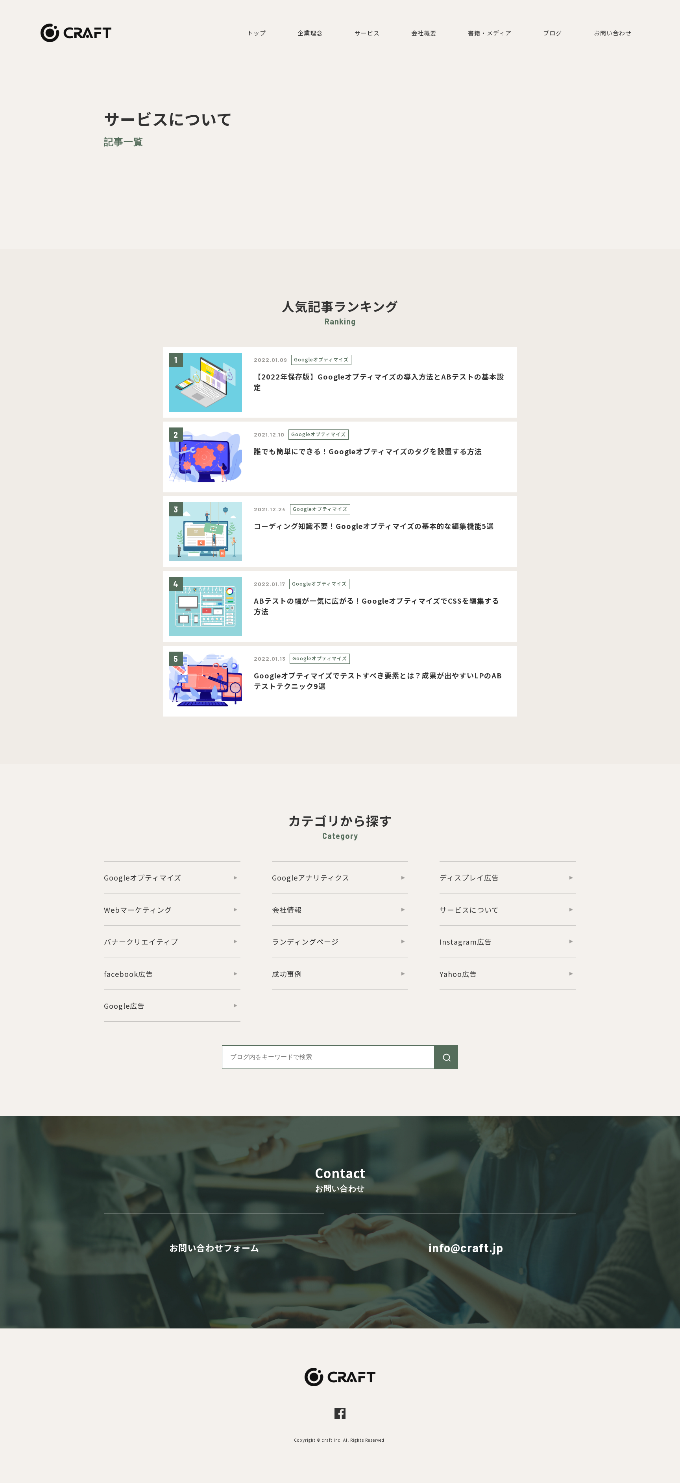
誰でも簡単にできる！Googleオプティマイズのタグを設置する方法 (368, 451)
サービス (367, 33)
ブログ (552, 33)
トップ (256, 33)
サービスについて (469, 910)
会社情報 (287, 910)
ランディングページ (305, 941)
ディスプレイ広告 (469, 877)
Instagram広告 (466, 941)
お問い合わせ (613, 33)
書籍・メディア (490, 33)
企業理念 (310, 33)
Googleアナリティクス (310, 877)
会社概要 (423, 33)
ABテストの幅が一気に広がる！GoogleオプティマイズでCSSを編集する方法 (376, 605)
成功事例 (287, 974)
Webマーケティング (138, 910)
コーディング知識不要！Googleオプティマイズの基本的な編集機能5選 (374, 526)
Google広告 (124, 1005)
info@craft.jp (466, 1247)
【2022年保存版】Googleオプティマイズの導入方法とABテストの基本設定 (379, 381)
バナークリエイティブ (141, 941)
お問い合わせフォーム (214, 1247)
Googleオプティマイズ (321, 359)
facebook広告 (128, 974)
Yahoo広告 (458, 974)
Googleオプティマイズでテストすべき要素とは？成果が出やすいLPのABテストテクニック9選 (378, 680)
